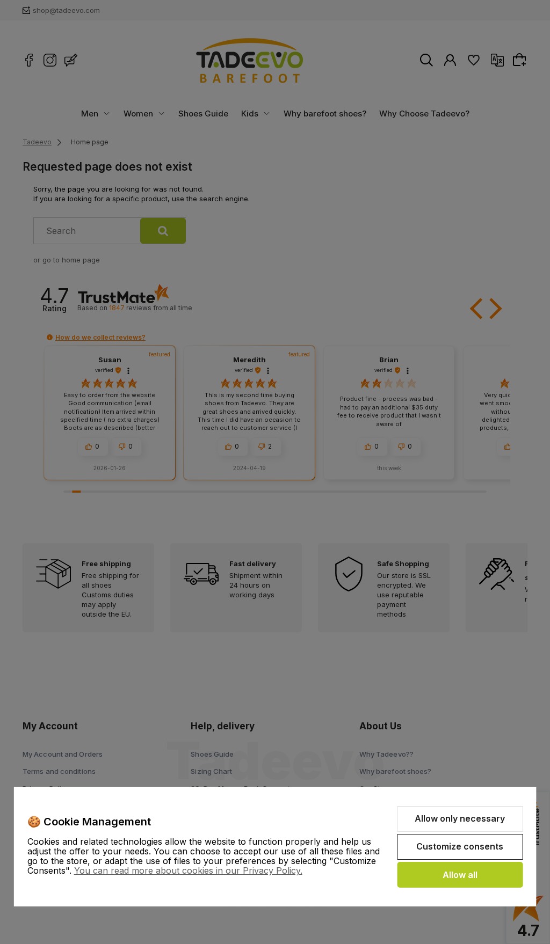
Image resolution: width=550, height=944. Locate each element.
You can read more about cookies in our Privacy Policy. (188, 870)
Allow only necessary (460, 818)
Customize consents (459, 846)
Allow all (460, 874)
